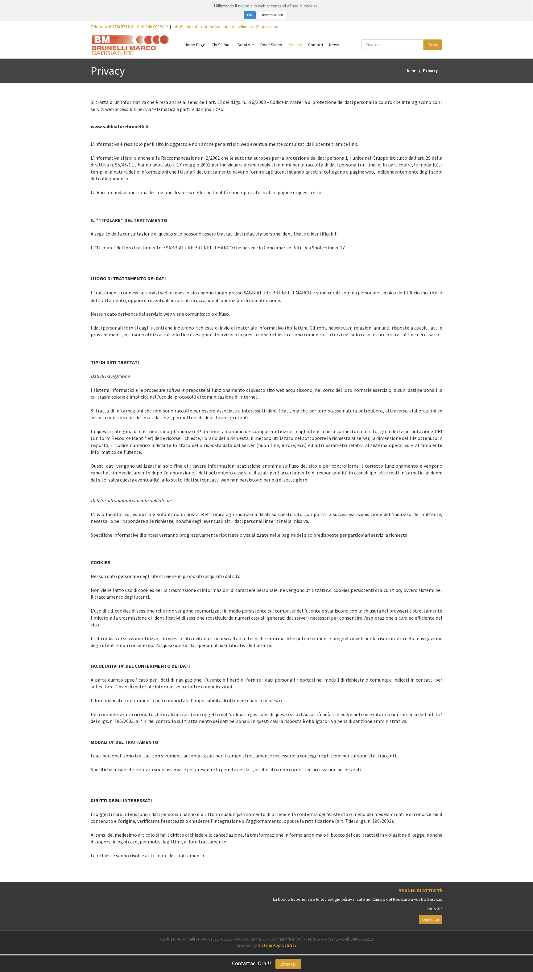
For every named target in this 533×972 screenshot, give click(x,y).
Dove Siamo (271, 44)
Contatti (315, 44)
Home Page (194, 44)
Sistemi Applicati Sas (277, 945)
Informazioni (272, 15)
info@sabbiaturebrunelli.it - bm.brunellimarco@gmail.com (225, 26)
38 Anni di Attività (420, 890)
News (334, 44)
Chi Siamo (220, 44)
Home (411, 70)
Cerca (433, 44)
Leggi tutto (430, 919)
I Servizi (243, 44)
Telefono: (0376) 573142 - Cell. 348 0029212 (129, 26)
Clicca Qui (288, 964)
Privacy (295, 44)
